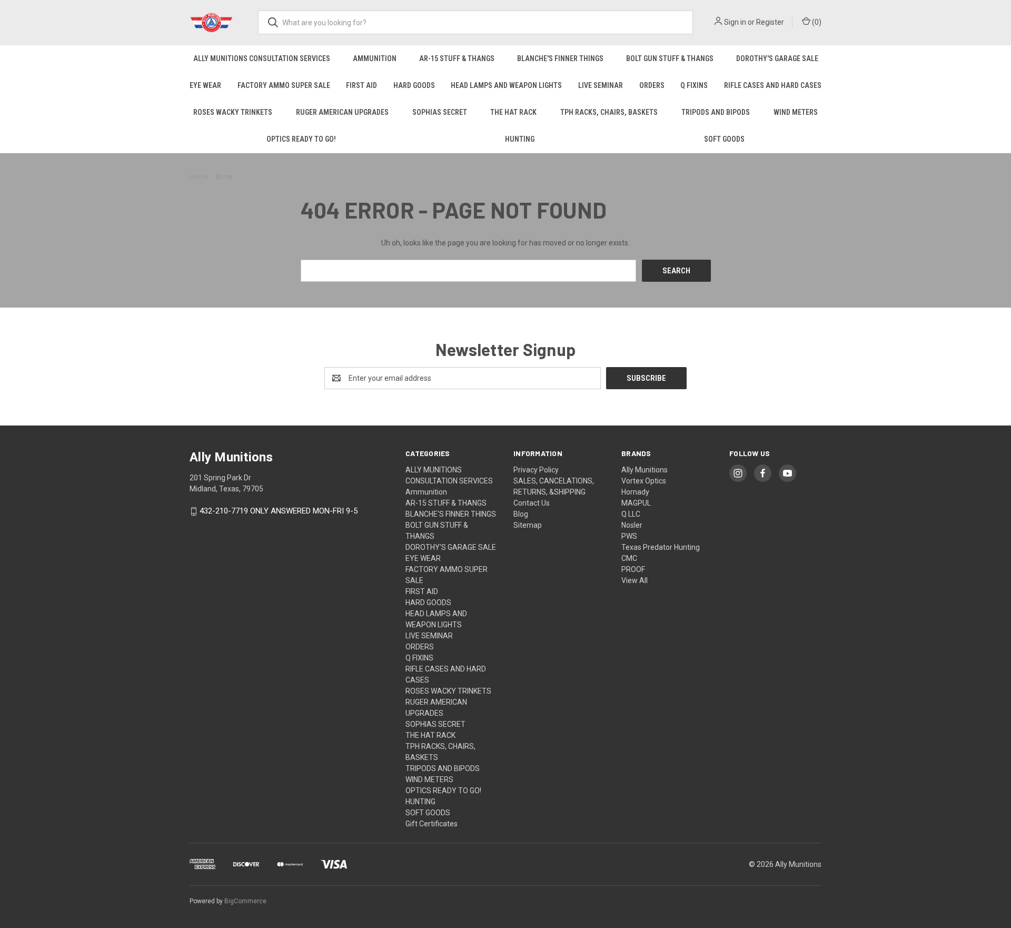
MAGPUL (636, 503)
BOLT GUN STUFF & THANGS (669, 58)
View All (634, 580)
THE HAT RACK (513, 112)
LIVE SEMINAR (600, 85)
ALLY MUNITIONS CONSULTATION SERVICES (261, 58)
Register (770, 22)
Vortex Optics (643, 481)
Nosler (631, 525)
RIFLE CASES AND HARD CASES (772, 85)
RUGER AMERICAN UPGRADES (342, 112)
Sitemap (527, 525)
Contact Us (531, 503)
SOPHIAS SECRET (439, 112)
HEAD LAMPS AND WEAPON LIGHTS (506, 85)
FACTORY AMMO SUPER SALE (283, 85)
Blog (520, 514)
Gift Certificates (431, 824)
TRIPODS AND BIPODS (715, 112)
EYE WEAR (205, 85)
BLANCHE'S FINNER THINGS (560, 58)
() (815, 22)
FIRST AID (361, 85)
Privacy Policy (536, 470)
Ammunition (375, 58)
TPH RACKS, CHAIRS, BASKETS (609, 112)
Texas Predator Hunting (660, 547)
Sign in (735, 22)
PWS (629, 536)
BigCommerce (245, 901)
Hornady (635, 492)
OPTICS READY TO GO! (301, 139)
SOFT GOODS (724, 139)
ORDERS (652, 85)
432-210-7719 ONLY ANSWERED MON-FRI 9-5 (279, 511)
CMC (629, 558)
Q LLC (630, 514)
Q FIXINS (694, 85)
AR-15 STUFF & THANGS (456, 58)
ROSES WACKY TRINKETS (232, 112)
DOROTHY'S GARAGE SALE (777, 58)
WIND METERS (796, 112)
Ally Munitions (644, 470)
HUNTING (519, 139)
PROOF (633, 569)
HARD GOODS (414, 85)
